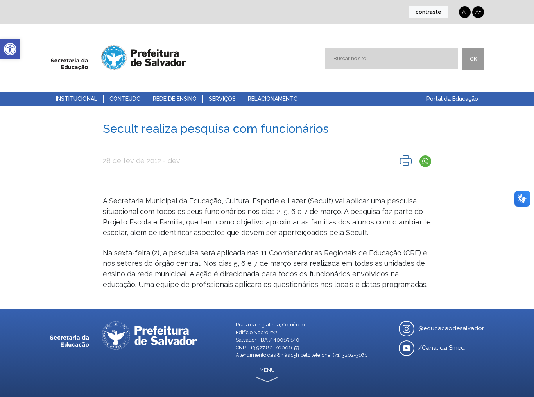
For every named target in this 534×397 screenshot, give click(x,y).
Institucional (76, 99)
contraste (428, 12)
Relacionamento (273, 99)
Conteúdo (125, 99)
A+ (478, 12)
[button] (10, 49)
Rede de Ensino (175, 99)
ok (473, 59)
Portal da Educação (452, 99)
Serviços (222, 99)
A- (465, 12)
